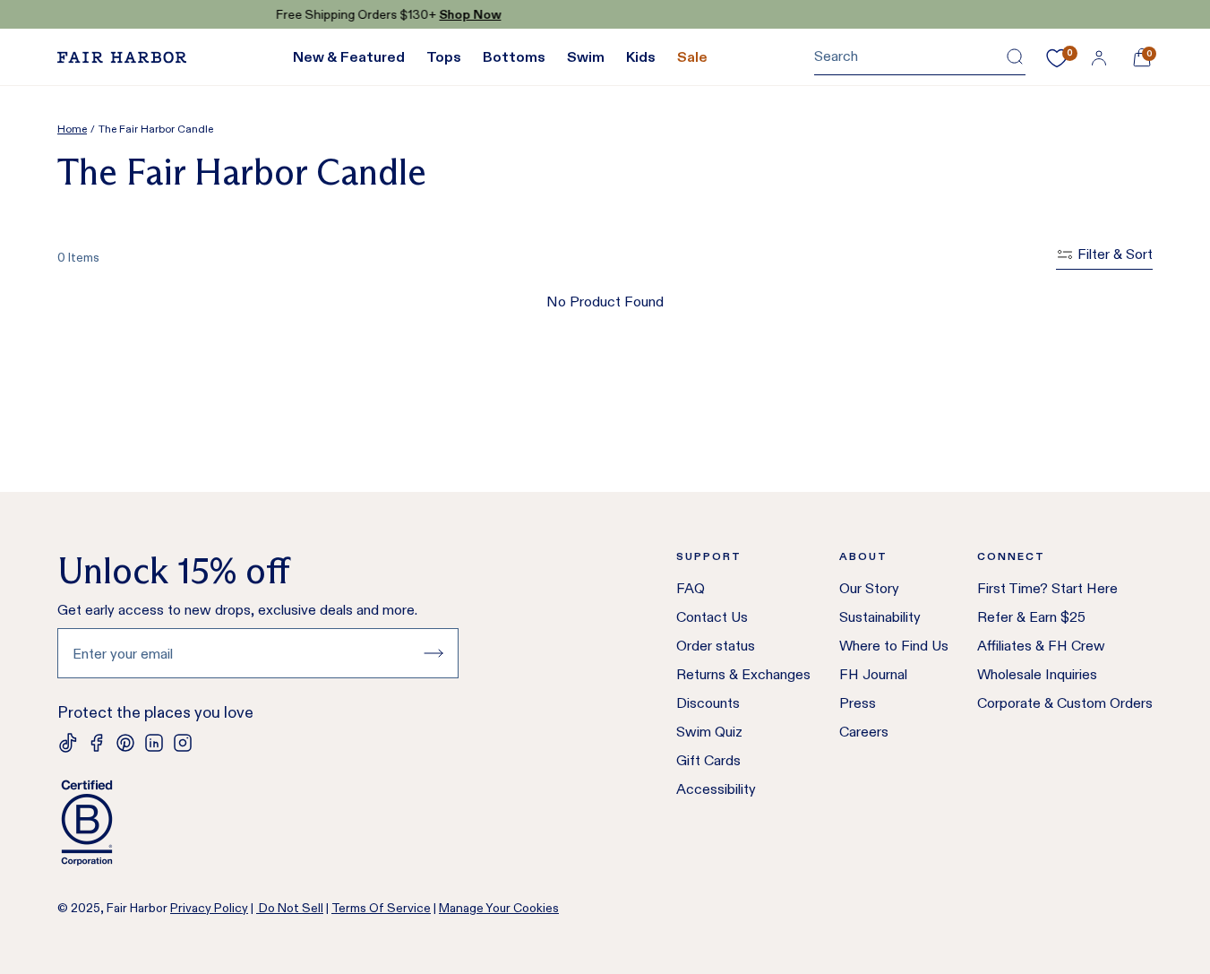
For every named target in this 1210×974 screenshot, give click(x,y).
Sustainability (880, 616)
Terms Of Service (381, 908)
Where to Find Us (893, 645)
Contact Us (712, 616)
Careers (863, 731)
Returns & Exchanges (743, 674)
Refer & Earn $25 (1031, 616)
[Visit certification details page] (258, 822)
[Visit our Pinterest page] (125, 743)
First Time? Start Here (1047, 588)
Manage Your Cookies (499, 908)
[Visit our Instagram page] (182, 743)
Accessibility (716, 788)
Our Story (869, 588)
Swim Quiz (709, 731)
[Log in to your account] (1099, 57)
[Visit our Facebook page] (96, 743)
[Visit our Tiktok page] (68, 743)
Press (857, 702)
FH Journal (873, 674)
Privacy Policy (209, 908)
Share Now (708, 14)
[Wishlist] (1057, 58)
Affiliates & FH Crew (1041, 645)
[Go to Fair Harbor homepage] (121, 57)
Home (72, 128)
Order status (715, 645)
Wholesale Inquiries (1037, 674)
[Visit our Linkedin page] (154, 743)
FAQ (690, 588)
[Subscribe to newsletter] (433, 653)
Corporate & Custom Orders (1065, 702)
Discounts (708, 702)
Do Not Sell (289, 908)
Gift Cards (708, 760)
